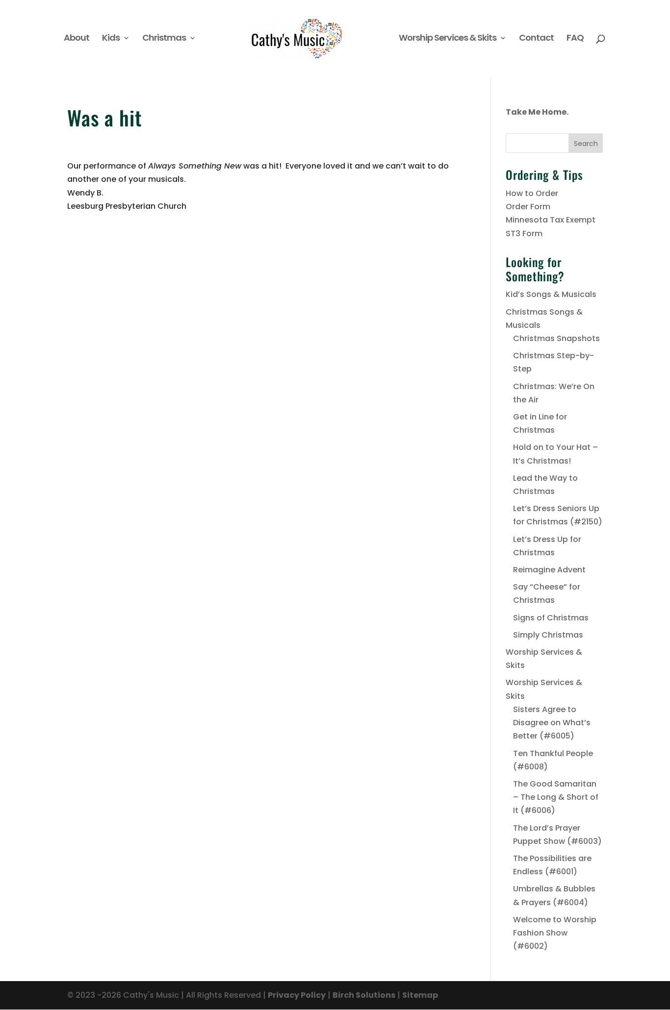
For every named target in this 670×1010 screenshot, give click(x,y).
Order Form (528, 206)
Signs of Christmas (551, 617)
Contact (536, 39)
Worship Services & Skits (447, 39)
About (76, 39)
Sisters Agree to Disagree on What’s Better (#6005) (552, 722)
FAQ (575, 39)
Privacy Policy (297, 995)
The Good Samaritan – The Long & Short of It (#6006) (555, 797)
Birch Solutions (364, 995)
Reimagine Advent (549, 569)
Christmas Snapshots (556, 338)
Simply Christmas (548, 634)
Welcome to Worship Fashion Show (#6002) (554, 933)
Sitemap (420, 995)
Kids (111, 39)
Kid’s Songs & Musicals (551, 294)
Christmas (164, 39)
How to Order (532, 193)
